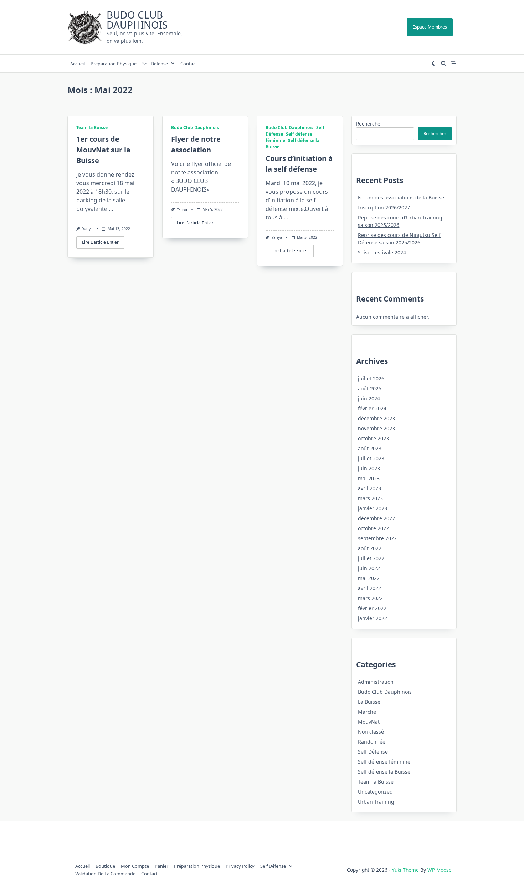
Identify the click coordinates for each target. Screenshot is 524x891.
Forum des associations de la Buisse (401, 197)
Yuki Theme (405, 869)
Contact (188, 63)
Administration (376, 681)
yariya (87, 228)
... (111, 209)
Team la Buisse (92, 128)
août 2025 (369, 388)
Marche (367, 711)
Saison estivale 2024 (382, 252)
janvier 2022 (372, 618)
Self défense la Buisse (384, 771)
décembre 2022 (376, 518)
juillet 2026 (371, 378)
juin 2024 (369, 398)
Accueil (77, 63)
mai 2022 (369, 578)
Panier (161, 866)
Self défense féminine (384, 761)
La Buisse (369, 701)
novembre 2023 (376, 428)
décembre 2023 (376, 418)
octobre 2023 (373, 438)
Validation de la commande (105, 873)
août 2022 (369, 548)
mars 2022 (370, 598)
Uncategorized (375, 791)
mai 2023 (369, 478)
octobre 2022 (373, 528)
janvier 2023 (372, 508)
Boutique (105, 866)
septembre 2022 (377, 538)
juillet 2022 (371, 558)
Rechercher (369, 123)
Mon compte (135, 866)
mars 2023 (370, 498)
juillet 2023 (371, 458)
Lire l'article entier (100, 242)
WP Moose (439, 869)
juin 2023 (369, 468)
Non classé (371, 731)
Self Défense (155, 63)
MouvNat (369, 721)
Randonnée (371, 741)
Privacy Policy (240, 866)
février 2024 (372, 408)
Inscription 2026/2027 (384, 207)
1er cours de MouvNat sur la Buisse (103, 149)
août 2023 (369, 448)
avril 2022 (369, 588)
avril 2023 (369, 488)
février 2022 (372, 608)
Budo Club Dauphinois (137, 19)
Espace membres (429, 27)
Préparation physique (114, 63)
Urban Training (376, 801)
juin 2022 (369, 568)
